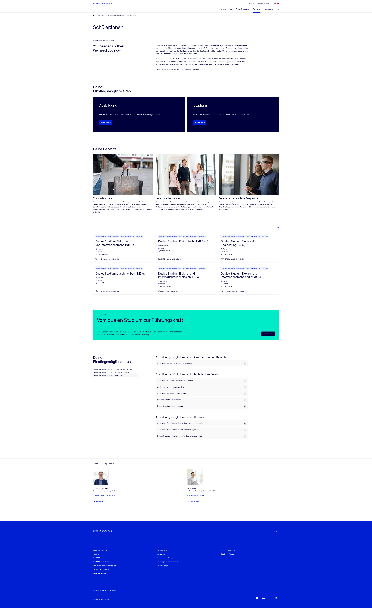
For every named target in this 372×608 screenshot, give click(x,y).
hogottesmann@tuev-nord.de (104, 495)
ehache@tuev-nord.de (195, 495)
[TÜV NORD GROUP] (94, 15)
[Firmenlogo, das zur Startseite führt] (102, 3)
